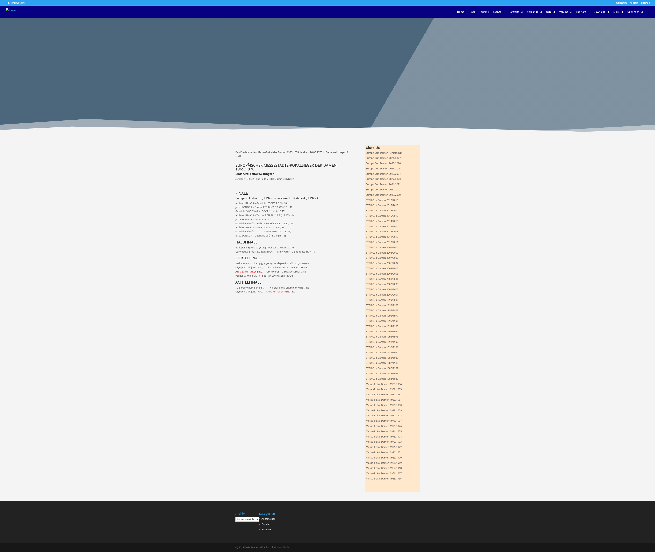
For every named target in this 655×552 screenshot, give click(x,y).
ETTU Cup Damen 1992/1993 (382, 336)
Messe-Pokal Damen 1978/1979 (384, 410)
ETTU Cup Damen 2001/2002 (382, 289)
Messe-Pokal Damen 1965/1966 (384, 478)
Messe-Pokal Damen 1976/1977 (384, 420)
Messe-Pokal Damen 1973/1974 (384, 436)
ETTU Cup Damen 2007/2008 (382, 257)
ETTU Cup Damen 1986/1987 (382, 368)
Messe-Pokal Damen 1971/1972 (384, 447)
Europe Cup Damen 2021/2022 (383, 184)
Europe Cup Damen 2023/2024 (383, 173)
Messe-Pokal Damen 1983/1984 (384, 384)
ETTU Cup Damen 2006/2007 (382, 263)
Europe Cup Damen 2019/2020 (383, 194)
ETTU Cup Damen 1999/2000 (382, 300)
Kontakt (634, 3)
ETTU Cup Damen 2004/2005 (382, 273)
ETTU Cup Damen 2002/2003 (382, 284)
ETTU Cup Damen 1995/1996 (382, 320)
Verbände (532, 12)
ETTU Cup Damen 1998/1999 (382, 305)
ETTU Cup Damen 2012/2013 (382, 231)
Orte (548, 12)
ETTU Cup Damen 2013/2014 (382, 226)
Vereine (563, 12)
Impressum (621, 3)
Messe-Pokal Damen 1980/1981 (384, 399)
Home (460, 12)
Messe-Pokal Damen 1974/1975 (384, 431)
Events (497, 12)
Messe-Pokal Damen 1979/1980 (384, 405)
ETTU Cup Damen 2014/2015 (382, 221)
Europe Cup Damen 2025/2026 (383, 163)
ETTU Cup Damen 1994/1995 (382, 326)
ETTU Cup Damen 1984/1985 (382, 378)
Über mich (633, 12)
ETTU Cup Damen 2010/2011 (382, 242)
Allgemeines (268, 518)
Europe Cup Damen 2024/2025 (383, 168)
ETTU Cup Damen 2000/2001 (382, 294)
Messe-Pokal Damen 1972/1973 (384, 441)
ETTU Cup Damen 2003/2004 (382, 279)
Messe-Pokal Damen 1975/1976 (384, 426)
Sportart (581, 12)
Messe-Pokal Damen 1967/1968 (384, 468)
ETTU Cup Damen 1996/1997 (382, 315)
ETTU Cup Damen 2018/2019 (382, 200)
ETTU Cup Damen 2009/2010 (382, 247)
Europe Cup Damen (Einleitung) (384, 152)
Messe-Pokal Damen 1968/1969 (384, 462)
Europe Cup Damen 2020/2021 (383, 189)
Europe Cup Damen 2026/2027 (383, 158)
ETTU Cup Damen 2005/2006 (382, 268)
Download (600, 12)
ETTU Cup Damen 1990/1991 (382, 347)
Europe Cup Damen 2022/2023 (383, 179)
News (472, 12)
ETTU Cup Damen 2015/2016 (382, 215)
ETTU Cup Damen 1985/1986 (382, 373)
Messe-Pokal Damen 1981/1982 (384, 394)
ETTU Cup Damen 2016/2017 (382, 210)
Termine (484, 12)
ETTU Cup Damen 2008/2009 (382, 252)
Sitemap (645, 3)
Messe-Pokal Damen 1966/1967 (384, 473)
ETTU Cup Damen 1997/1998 (382, 310)
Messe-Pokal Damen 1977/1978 (384, 415)
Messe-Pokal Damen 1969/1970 (384, 457)
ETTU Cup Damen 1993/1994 (382, 331)
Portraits (514, 12)
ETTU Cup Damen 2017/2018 (382, 205)
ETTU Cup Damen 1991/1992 (382, 341)
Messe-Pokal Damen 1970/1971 (384, 452)
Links (616, 12)
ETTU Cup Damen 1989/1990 (382, 352)
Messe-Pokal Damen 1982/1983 (384, 389)
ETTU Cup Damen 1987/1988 (382, 362)
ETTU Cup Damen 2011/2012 (382, 236)
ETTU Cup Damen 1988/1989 (382, 357)
